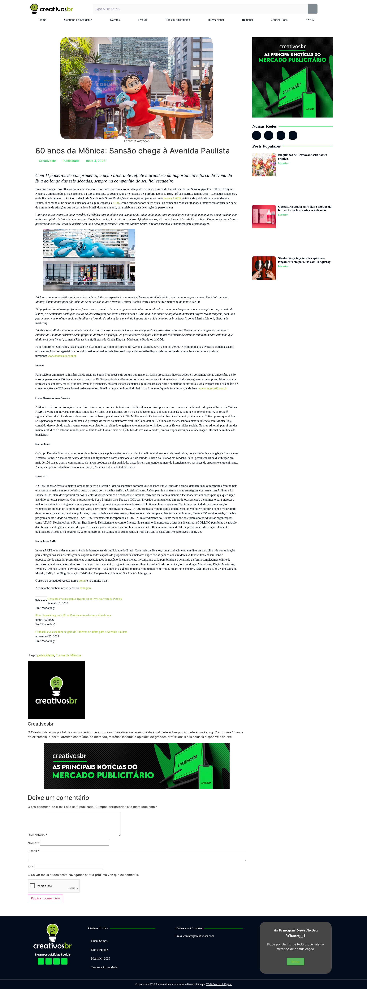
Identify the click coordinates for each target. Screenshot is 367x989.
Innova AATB (172, 198)
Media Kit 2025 (100, 958)
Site (30, 866)
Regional (247, 19)
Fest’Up (143, 19)
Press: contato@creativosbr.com (194, 936)
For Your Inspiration (178, 19)
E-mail (33, 850)
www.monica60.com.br (62, 355)
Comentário (37, 835)
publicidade (45, 655)
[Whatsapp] (281, 135)
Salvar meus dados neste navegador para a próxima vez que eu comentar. (85, 874)
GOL (116, 202)
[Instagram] (256, 135)
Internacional (216, 19)
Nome (33, 843)
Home (42, 19)
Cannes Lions (279, 19)
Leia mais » (283, 163)
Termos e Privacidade (104, 967)
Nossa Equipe (99, 949)
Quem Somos (99, 941)
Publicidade (71, 161)
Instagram (86, 588)
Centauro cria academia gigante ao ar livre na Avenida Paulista (85, 598)
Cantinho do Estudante (78, 19)
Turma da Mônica (68, 655)
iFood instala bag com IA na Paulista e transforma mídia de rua (73, 615)
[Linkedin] (56, 961)
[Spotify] (48, 961)
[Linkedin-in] (268, 135)
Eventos (115, 19)
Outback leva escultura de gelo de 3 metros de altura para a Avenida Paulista (81, 631)
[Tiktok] (293, 135)
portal (82, 580)
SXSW (310, 19)
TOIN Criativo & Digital (219, 984)
